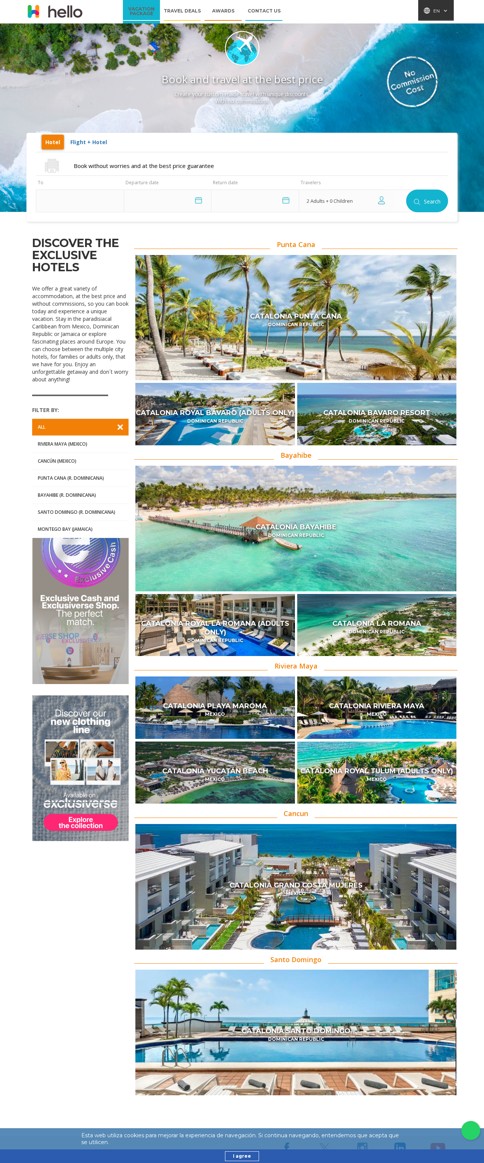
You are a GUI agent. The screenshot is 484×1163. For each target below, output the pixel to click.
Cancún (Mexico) (57, 461)
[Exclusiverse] (80, 611)
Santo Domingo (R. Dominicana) (76, 512)
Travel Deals (182, 11)
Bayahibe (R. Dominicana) (67, 495)
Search (432, 201)
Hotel (52, 142)
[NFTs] (80, 768)
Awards (223, 11)
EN (436, 11)
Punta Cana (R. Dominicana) (71, 478)
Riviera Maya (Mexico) (62, 444)
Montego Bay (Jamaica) (65, 529)
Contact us (264, 11)
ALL (41, 427)
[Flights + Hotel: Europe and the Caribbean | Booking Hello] (54, 11)
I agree (242, 1156)
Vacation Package (141, 11)
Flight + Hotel (88, 142)
